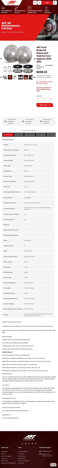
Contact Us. (4, 458)
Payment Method (23, 451)
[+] (50, 99)
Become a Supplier (6, 456)
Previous (1, 59)
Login (47, 3)
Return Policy (4, 461)
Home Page (4, 451)
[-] (38, 99)
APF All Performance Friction (40, 67)
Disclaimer (21, 463)
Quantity (39, 96)
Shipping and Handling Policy (8, 463)
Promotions (21, 454)
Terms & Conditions (23, 461)
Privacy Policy (22, 458)
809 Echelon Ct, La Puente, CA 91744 (47, 455)
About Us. (3, 454)
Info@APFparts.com (47, 451)
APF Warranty (21, 456)
